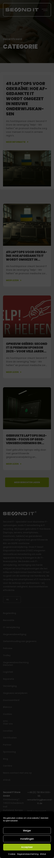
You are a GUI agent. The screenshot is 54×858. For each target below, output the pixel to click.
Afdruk (43, 854)
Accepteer (27, 847)
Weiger (27, 830)
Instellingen (27, 838)
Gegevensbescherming (28, 854)
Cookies (11, 854)
